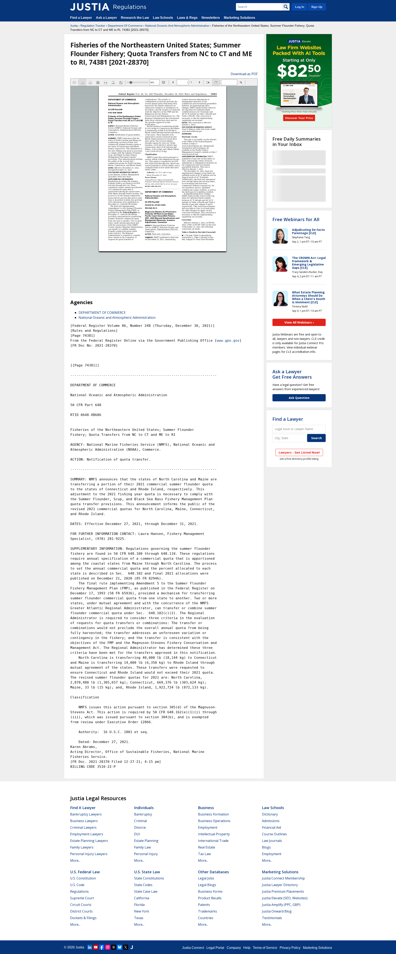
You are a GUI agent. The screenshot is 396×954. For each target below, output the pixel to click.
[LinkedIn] (89, 947)
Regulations (79, 891)
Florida (139, 904)
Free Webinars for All (295, 219)
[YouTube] (95, 947)
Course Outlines (274, 834)
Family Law (142, 847)
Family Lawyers (81, 847)
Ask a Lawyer (107, 17)
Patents (204, 904)
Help (246, 947)
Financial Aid (271, 827)
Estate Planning (146, 840)
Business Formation (213, 814)
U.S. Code (77, 885)
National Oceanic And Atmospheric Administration (177, 25)
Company (234, 947)
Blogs (266, 847)
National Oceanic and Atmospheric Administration (117, 317)
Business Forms (210, 891)
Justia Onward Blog (277, 911)
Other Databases (213, 871)
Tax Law (204, 854)
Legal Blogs (207, 885)
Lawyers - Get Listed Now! (299, 452)
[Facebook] (101, 947)
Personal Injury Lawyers (88, 854)
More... (75, 860)
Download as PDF (244, 74)
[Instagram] (107, 947)
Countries (205, 918)
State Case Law (145, 891)
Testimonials (272, 918)
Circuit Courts (80, 904)
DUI (137, 834)
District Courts (81, 911)
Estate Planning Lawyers (89, 840)
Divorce (140, 827)
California (141, 898)
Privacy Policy (290, 947)
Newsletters (211, 17)
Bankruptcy (143, 814)
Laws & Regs (187, 17)
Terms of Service (265, 947)
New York (141, 911)
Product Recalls (210, 898)
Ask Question (299, 398)
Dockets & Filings (83, 918)
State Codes (143, 885)
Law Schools (163, 17)
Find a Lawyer (81, 17)
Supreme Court (82, 898)
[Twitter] (125, 947)
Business (206, 807)
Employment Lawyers (86, 834)
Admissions (270, 821)
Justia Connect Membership (283, 878)
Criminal (140, 821)
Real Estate (206, 847)
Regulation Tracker (92, 25)
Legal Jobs (206, 878)
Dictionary (270, 814)
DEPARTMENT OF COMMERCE (102, 312)
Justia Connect (193, 947)
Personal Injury (146, 854)
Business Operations (214, 821)
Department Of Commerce (125, 25)
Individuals (144, 807)
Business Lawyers (84, 821)
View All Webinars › (299, 322)
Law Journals (272, 840)
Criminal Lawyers (83, 827)
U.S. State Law (147, 871)
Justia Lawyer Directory (280, 885)
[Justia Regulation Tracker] (89, 7)
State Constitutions (149, 878)
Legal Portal (215, 947)
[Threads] (113, 947)
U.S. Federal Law (85, 871)
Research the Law (135, 17)
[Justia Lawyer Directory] (131, 947)
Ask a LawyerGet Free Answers (292, 374)
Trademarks (207, 911)
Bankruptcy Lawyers (86, 814)
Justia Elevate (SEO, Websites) (285, 898)
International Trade (213, 840)
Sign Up (316, 6)
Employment (207, 827)
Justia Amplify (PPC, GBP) (281, 904)
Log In (299, 6)
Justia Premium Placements (283, 891)
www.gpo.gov (228, 340)
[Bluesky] (119, 947)
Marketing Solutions (239, 17)
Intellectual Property (214, 834)
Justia (74, 25)
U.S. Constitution (83, 878)
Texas (138, 918)
